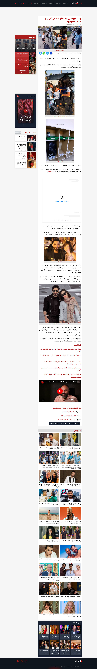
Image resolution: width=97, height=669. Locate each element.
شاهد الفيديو (50, 171)
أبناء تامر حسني (63, 423)
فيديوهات (36, 3)
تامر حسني (70, 423)
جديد (57, 3)
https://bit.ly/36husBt (68, 412)
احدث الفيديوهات (26, 132)
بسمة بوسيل (77, 423)
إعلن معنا (54, 666)
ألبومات (43, 3)
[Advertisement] (89, 29)
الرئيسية (64, 3)
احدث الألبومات (31, 96)
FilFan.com (79, 666)
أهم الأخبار (31, 37)
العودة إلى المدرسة (54, 423)
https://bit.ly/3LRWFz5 (64, 419)
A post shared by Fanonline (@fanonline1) (61, 220)
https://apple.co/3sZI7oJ (68, 415)
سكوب (50, 3)
